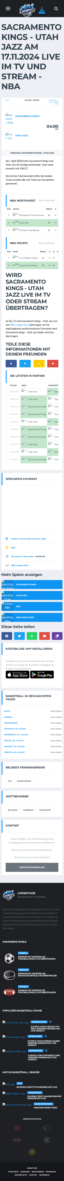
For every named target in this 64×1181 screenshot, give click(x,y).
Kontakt (33, 1175)
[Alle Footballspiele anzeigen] (9, 992)
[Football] (17, 1139)
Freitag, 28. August (14, 740)
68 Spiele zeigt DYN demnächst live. (37, 1087)
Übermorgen (10, 723)
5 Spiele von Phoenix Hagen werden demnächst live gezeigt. (44, 1043)
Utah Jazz (21, 135)
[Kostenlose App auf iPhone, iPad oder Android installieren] (42, 12)
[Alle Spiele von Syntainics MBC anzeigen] (14, 1051)
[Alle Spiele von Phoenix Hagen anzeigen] (14, 1037)
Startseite (13, 1172)
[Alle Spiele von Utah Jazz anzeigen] (9, 136)
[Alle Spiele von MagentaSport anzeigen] (14, 1093)
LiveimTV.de (32, 1168)
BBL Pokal (13, 810)
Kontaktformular (32, 867)
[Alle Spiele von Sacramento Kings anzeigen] (9, 118)
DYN (9, 781)
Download (51, 1172)
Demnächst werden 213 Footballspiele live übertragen (37, 991)
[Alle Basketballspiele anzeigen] (50, 1022)
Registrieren (38, 1172)
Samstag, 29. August (14, 746)
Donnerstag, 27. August (16, 735)
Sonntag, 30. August (14, 752)
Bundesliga (28, 810)
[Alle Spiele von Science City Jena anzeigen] (16, 1023)
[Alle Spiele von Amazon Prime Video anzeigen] (17, 1105)
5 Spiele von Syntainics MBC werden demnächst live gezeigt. (44, 1057)
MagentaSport (24, 781)
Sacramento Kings (27, 116)
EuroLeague (45, 810)
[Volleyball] (32, 1151)
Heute (7, 711)
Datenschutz (21, 1175)
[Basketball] (17, 1127)
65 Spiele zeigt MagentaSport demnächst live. (44, 1097)
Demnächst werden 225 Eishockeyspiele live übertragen (37, 974)
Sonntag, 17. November (22, 556)
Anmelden (25, 1172)
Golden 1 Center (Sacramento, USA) (28, 539)
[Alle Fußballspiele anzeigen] (9, 958)
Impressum (44, 1175)
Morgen (8, 717)
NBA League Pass (19, 324)
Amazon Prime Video (45, 1107)
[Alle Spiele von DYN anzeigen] (9, 1084)
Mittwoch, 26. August (15, 729)
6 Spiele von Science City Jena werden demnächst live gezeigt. (45, 1028)
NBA (7, 100)
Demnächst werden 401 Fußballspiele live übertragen (36, 957)
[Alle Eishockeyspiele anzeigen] (9, 975)
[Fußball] (47, 1139)
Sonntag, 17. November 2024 (53, 102)
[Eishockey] (47, 1127)
